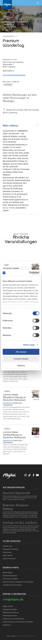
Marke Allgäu (7, 573)
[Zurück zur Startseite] (21, 4)
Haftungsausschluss (10, 616)
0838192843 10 (8, 71)
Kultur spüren (8, 555)
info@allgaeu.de (13, 599)
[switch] (36, 321)
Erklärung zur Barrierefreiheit (13, 619)
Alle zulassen (21, 352)
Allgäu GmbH (8, 606)
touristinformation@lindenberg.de (14, 75)
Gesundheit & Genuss (10, 549)
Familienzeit (7, 552)
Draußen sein (7, 546)
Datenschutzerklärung (11, 612)
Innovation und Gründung (12, 585)
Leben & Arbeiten (9, 559)
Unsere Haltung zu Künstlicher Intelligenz (18, 622)
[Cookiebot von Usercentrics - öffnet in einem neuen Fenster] (29, 272)
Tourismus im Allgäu (10, 579)
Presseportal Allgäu (10, 609)
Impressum (7, 625)
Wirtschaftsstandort (10, 576)
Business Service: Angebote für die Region (18, 582)
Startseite (8, 36)
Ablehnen (21, 366)
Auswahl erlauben (21, 359)
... (16, 36)
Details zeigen (29, 345)
